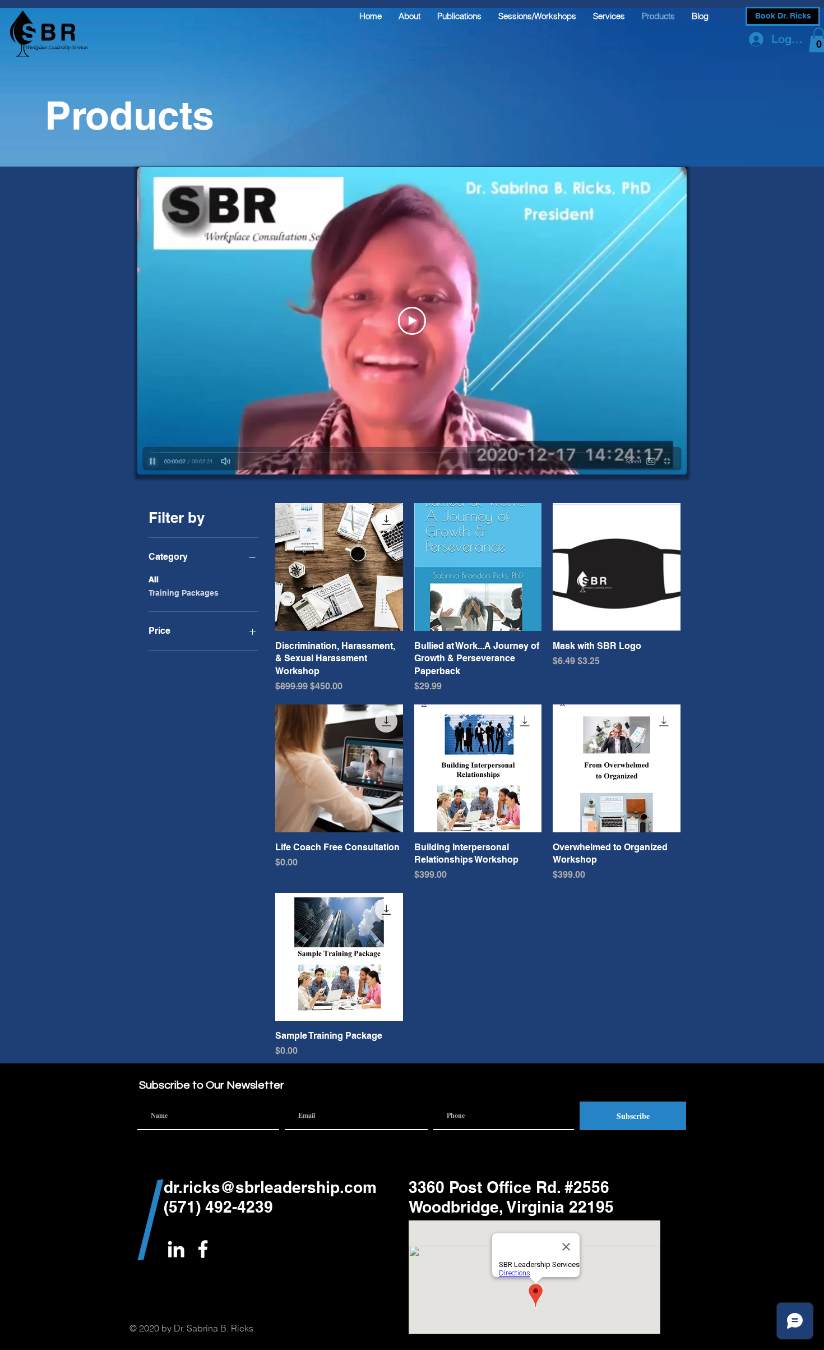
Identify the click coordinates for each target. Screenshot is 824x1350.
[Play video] (412, 321)
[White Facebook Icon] (203, 1249)
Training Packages (184, 592)
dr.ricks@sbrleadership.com (270, 1187)
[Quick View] (339, 567)
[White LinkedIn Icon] (176, 1249)
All (154, 579)
